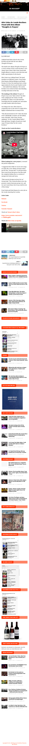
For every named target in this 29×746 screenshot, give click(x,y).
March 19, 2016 (12, 685)
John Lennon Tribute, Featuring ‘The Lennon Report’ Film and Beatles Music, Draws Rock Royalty (17, 310)
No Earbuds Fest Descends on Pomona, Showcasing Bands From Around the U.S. (17, 673)
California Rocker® (8, 459)
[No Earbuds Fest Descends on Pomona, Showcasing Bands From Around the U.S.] (4, 674)
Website (3, 198)
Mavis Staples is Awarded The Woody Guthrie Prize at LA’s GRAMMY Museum (18, 276)
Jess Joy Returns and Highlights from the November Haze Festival (18, 665)
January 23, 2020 (13, 304)
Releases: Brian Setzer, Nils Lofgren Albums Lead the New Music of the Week (17, 481)
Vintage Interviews (8, 652)
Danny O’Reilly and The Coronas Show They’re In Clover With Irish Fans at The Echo (18, 284)
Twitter (3, 205)
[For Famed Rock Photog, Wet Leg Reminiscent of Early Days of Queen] (4, 452)
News (15, 30)
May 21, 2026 (12, 660)
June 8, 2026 (12, 371)
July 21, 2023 (12, 484)
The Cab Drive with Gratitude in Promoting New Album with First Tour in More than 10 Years (18, 377)
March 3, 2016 (12, 708)
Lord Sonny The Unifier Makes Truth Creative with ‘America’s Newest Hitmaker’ (17, 444)
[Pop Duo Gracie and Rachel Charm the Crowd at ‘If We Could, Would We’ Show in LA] (4, 360)
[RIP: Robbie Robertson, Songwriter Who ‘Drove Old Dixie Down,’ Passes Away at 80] (4, 464)
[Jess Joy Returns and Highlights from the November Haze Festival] (4, 666)
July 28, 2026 (12, 363)
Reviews (5, 355)
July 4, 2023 (12, 501)
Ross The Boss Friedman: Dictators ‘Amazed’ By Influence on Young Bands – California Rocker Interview (18, 691)
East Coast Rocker (8, 413)
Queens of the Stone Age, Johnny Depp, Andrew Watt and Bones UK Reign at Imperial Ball (17, 302)
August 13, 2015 (13, 278)
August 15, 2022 (13, 454)
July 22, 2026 (12, 420)
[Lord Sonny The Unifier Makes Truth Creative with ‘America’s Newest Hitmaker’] (4, 444)
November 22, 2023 (13, 667)
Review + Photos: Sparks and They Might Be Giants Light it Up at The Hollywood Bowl (17, 490)
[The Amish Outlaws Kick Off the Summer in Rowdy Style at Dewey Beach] (4, 427)
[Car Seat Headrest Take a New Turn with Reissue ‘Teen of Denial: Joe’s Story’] (4, 657)
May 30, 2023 (12, 429)
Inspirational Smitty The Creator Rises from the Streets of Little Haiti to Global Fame (18, 435)
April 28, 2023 (12, 438)
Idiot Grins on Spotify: (14, 220)
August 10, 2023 (13, 467)
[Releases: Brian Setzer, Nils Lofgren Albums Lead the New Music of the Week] (4, 481)
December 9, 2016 (12, 313)
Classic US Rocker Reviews (10, 272)
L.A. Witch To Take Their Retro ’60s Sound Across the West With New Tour (18, 706)
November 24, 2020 (7, 30)
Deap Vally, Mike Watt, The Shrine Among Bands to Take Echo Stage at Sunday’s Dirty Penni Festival (17, 293)
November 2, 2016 (13, 701)
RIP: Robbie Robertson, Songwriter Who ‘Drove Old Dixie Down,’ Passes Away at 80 (17, 464)
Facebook (4, 202)
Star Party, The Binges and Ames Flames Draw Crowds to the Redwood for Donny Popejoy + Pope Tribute (18, 499)
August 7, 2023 (12, 475)
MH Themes (14, 744)
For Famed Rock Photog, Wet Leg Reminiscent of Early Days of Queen (17, 451)
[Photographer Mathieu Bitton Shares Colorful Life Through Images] (4, 699)
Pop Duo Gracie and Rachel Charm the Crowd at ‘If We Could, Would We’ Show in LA (18, 360)
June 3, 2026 (12, 380)
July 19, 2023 (12, 493)
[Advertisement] (14, 728)
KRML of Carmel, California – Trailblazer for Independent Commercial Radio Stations (15, 682)
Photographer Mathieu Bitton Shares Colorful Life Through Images (18, 698)
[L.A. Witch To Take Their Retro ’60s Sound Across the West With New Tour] (4, 706)
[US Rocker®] (14, 5)
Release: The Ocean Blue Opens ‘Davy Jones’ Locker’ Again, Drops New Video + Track (18, 473)
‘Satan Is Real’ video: (13, 212)
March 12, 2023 (12, 446)
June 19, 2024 (12, 676)
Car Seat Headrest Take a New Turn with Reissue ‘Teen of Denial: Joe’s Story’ (17, 657)
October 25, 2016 (13, 693)
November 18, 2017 (13, 287)
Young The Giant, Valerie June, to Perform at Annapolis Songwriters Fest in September (17, 418)
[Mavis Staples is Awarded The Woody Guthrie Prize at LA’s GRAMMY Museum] (4, 277)
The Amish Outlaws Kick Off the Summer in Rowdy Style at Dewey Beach (17, 426)
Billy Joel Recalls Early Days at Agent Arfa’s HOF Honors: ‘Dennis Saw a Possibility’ (17, 369)
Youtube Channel (6, 208)
